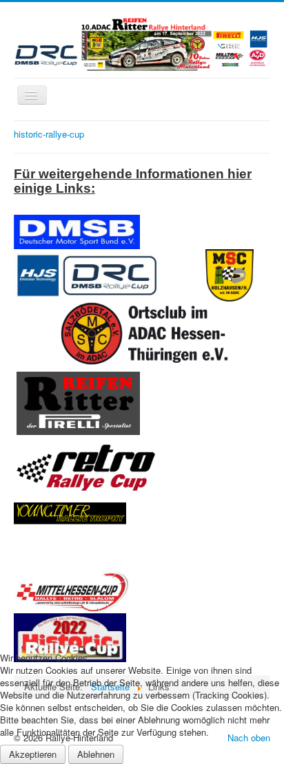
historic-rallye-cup (49, 133)
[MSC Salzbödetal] (92, 332)
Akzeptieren (33, 754)
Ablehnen (95, 754)
